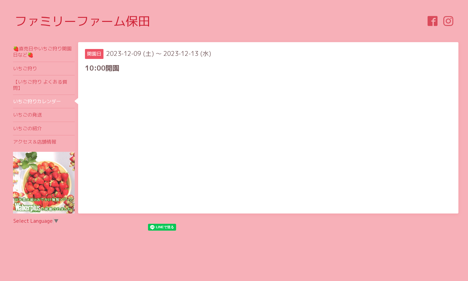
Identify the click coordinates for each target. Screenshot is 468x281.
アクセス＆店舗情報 (34, 141)
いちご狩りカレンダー (37, 101)
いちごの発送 (27, 114)
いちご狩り (25, 68)
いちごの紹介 (27, 128)
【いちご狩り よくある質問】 (40, 84)
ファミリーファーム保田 (82, 21)
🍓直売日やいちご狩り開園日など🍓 (42, 51)
